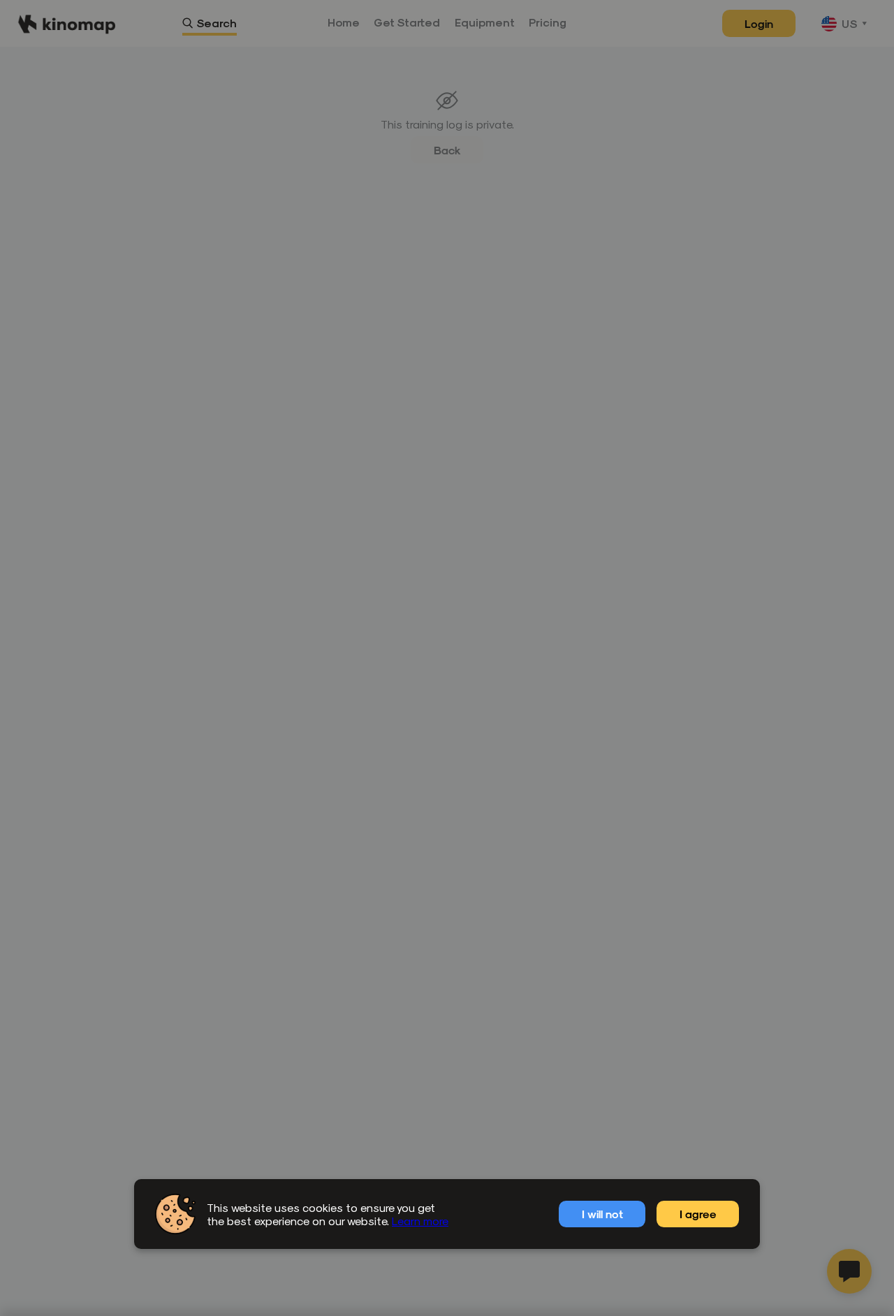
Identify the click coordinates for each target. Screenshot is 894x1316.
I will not (602, 1213)
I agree (698, 1213)
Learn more (420, 1220)
